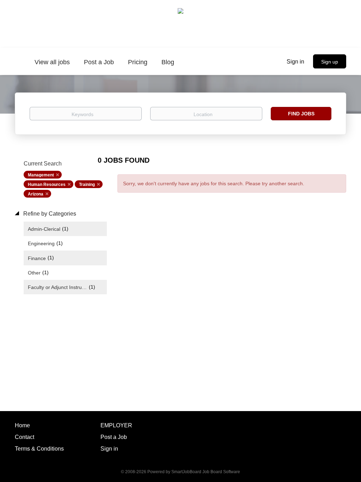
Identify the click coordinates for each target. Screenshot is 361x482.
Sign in (295, 62)
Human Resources (47, 184)
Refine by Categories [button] (49, 214)
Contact (24, 437)
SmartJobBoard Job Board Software (205, 471)
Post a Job (113, 437)
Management (41, 175)
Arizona (35, 194)
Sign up (329, 62)
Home (22, 425)
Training (87, 184)
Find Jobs (301, 113)
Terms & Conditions (39, 449)
